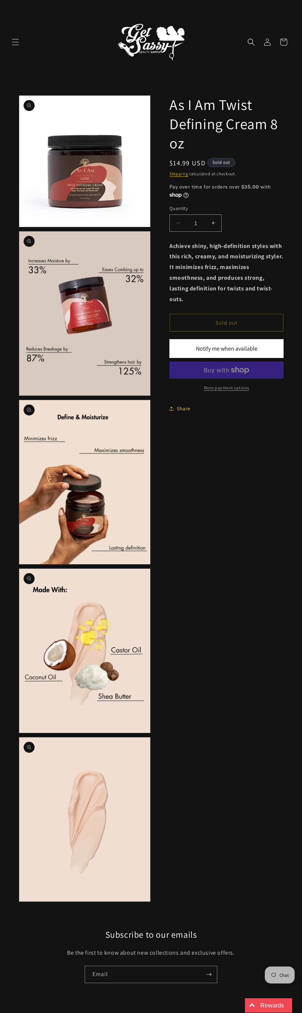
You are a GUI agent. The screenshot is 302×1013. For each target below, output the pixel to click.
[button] (15, 42)
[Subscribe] (209, 974)
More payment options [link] (226, 387)
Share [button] (183, 408)
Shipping (178, 173)
